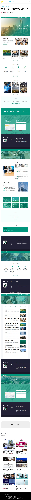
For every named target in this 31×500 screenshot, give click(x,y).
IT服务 (4, 453)
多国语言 (10, 453)
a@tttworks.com (13, 498)
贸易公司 (7, 488)
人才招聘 (20, 488)
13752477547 (21, 498)
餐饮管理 (25, 453)
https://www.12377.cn (20, 497)
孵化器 (4, 470)
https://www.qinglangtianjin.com (20, 496)
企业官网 (7, 12)
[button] (29, 1)
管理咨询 (11, 12)
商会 (22, 470)
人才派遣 (23, 488)
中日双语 (3, 12)
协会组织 (20, 470)
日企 (12, 453)
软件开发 (5, 454)
